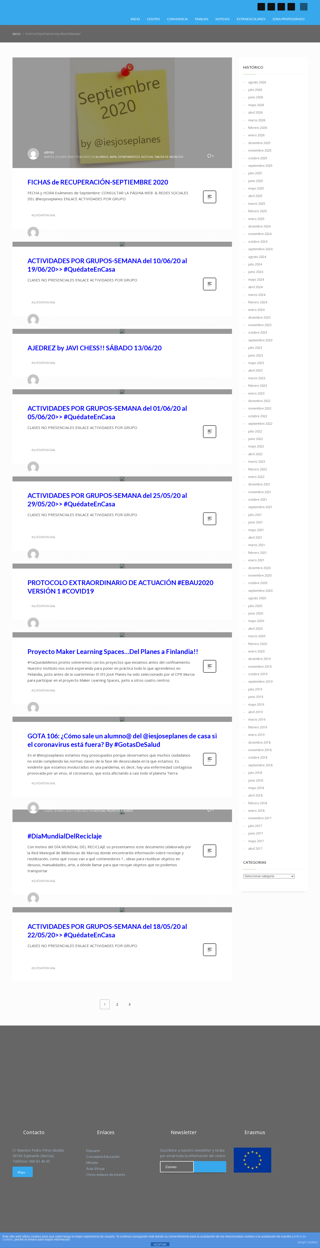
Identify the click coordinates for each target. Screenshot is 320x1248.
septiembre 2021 (260, 507)
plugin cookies (308, 1242)
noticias (147, 157)
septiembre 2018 (260, 765)
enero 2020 (256, 651)
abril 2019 (255, 712)
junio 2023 (255, 355)
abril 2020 (255, 628)
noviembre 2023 (260, 325)
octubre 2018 (257, 757)
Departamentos (129, 157)
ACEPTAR (160, 1244)
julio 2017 (255, 826)
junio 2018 (255, 780)
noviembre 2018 (260, 750)
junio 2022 (255, 439)
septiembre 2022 (260, 423)
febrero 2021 (257, 553)
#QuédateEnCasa (43, 215)
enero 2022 (256, 477)
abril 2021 (255, 537)
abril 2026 (255, 112)
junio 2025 (255, 181)
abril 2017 (255, 848)
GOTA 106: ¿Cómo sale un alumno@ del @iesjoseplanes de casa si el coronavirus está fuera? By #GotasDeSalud (122, 740)
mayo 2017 (256, 841)
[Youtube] (281, 6)
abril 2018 (255, 795)
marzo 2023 (256, 378)
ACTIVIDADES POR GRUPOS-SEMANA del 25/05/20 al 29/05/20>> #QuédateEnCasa (107, 499)
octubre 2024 (257, 241)
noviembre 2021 (260, 492)
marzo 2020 (256, 636)
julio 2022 (255, 431)
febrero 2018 (257, 803)
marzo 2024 (256, 295)
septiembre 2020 (260, 591)
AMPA (113, 157)
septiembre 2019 (260, 681)
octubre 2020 (257, 583)
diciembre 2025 (259, 143)
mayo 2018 (256, 788)
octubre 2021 (257, 499)
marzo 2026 (256, 120)
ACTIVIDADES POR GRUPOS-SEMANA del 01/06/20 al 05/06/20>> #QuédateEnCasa (107, 412)
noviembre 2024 (260, 234)
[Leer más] (209, 202)
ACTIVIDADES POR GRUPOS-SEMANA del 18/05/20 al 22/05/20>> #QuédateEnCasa (107, 930)
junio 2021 (255, 522)
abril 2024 (255, 287)
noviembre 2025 (260, 150)
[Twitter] (271, 6)
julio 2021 (255, 515)
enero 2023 (256, 393)
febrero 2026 (257, 128)
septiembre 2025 (260, 166)
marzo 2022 (256, 461)
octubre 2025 (257, 158)
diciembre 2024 (259, 226)
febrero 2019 (257, 727)
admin (49, 152)
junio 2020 (255, 613)
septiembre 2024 (260, 249)
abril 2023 (255, 370)
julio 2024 (255, 264)
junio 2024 (255, 272)
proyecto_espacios (120, 626)
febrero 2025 (257, 211)
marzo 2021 (256, 545)
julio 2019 (255, 689)
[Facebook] (261, 6)
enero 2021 (256, 560)
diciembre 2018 (259, 742)
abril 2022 (255, 454)
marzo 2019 (256, 719)
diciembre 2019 (259, 659)
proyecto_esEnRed (120, 811)
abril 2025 (255, 196)
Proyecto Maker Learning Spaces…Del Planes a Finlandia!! (113, 651)
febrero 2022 (257, 469)
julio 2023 (255, 348)
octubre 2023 (257, 332)
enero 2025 (256, 219)
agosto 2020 (257, 598)
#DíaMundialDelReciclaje (65, 836)
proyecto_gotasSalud (151, 710)
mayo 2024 (256, 279)
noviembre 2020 (260, 575)
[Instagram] (291, 6)
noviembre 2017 (260, 818)
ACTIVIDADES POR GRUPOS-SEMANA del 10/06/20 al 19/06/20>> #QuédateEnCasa (107, 265)
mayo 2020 (256, 621)
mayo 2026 (256, 105)
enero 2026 (256, 135)
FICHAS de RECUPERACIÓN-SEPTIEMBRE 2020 (98, 182)
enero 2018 (256, 811)
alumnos (102, 157)
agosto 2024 (257, 257)
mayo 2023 (256, 363)
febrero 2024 (257, 302)
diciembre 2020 (259, 568)
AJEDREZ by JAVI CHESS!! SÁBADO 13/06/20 (95, 348)
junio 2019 (255, 697)
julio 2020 (255, 606)
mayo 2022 (256, 446)
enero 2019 (256, 735)
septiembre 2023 (260, 340)
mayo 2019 (256, 704)
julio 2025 (255, 173)
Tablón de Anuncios (168, 157)
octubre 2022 (257, 416)
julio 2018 (255, 773)
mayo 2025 (256, 188)
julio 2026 (255, 90)
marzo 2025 (256, 204)
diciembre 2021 (259, 484)
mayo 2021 (256, 530)
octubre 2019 (257, 674)
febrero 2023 (257, 386)
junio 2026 (255, 97)
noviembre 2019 (260, 666)
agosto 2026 (257, 82)
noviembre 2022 (260, 408)
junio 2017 (255, 833)
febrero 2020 (257, 644)
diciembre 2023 (259, 317)
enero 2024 (256, 310)
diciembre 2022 (259, 401)
